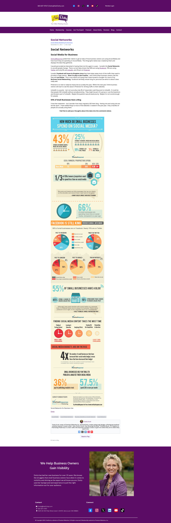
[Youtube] (92, 6)
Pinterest (87, 70)
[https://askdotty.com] (59, 19)
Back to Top (86, 436)
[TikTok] (97, 6)
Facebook (103, 68)
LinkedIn (70, 70)
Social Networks (101, 417)
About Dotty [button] (97, 30)
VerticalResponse (56, 59)
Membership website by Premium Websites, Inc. (94, 520)
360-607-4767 (42, 6)
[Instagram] (78, 6)
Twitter (53, 70)
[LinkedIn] (88, 6)
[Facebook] (74, 6)
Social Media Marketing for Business (62, 42)
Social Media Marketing (67, 417)
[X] (83, 6)
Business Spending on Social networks (85, 417)
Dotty (53, 412)
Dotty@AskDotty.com (56, 6)
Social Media (55, 417)
